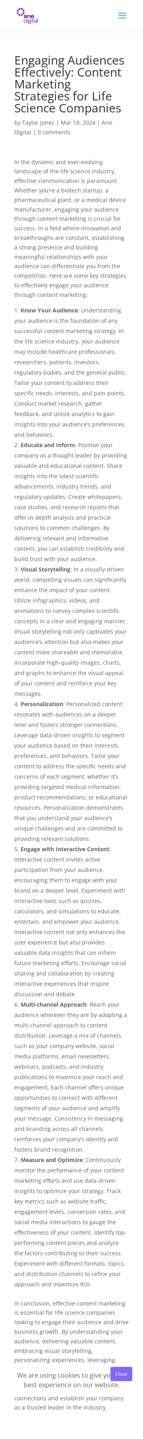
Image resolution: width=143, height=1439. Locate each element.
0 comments (54, 132)
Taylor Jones (38, 122)
